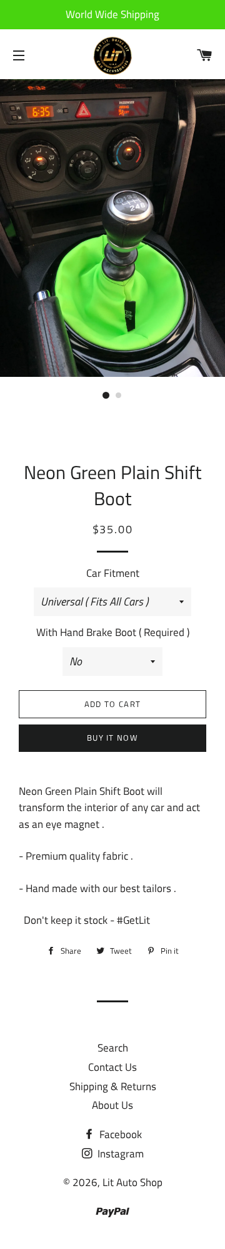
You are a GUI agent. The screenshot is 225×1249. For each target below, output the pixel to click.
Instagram (119, 1154)
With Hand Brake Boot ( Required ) (112, 632)
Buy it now (112, 737)
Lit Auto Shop (132, 1182)
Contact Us (112, 1067)
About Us (112, 1105)
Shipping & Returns (112, 1086)
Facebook (119, 1134)
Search (113, 1048)
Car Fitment (112, 573)
